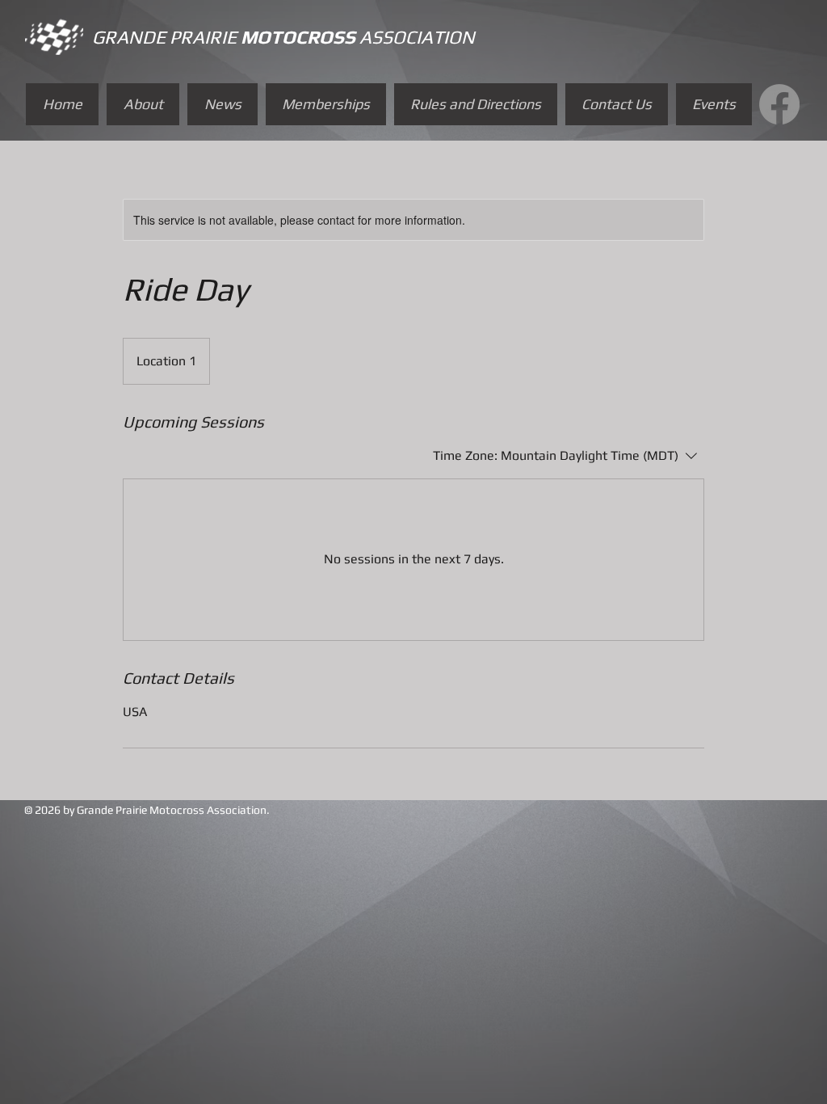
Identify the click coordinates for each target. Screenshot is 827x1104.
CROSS (327, 37)
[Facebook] (779, 104)
